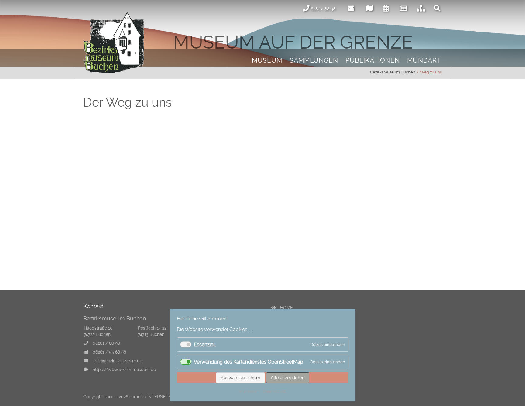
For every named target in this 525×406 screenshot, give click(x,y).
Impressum (249, 391)
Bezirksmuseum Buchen (392, 72)
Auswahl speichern (240, 378)
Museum (267, 60)
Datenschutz (274, 391)
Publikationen (372, 60)
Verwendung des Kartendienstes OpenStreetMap (248, 362)
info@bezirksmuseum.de (118, 360)
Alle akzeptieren (288, 378)
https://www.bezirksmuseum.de (124, 369)
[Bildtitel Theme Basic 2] (113, 71)
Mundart (424, 60)
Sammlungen (314, 60)
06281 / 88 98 (106, 343)
